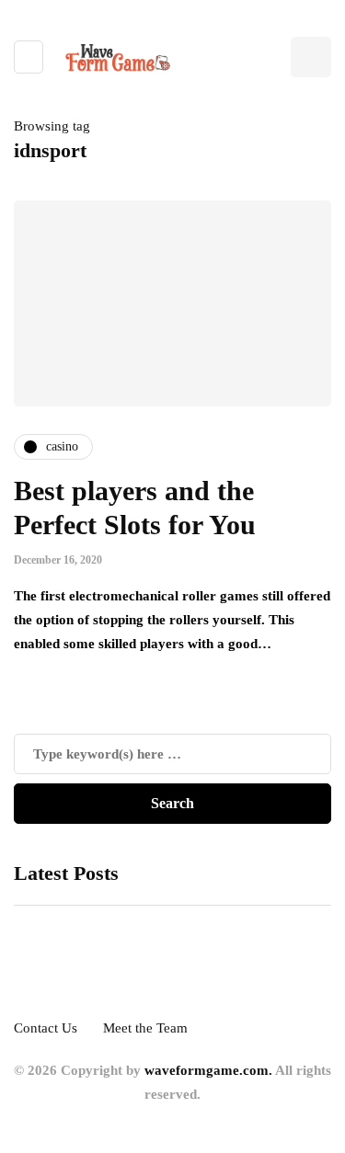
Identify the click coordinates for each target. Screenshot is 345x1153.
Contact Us (45, 1028)
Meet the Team (145, 1028)
